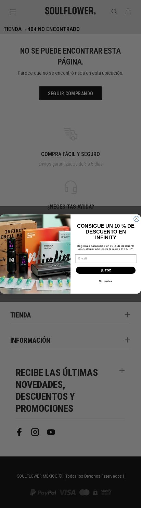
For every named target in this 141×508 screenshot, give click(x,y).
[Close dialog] (136, 219)
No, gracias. (105, 281)
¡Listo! (106, 270)
